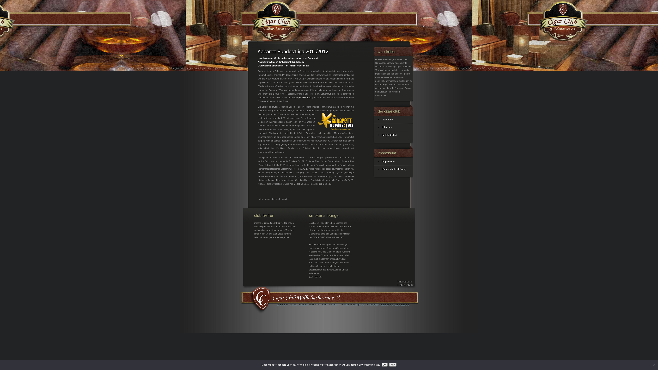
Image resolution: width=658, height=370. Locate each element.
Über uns (387, 127)
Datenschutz (406, 285)
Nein (393, 364)
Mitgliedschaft (389, 135)
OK (384, 364)
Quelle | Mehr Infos (315, 277)
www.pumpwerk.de (302, 97)
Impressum (388, 161)
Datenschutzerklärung (394, 169)
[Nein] (653, 365)
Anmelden (282, 304)
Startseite (387, 119)
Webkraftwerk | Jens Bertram (394, 304)
